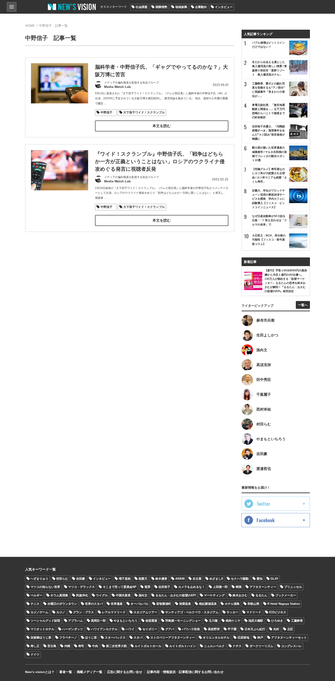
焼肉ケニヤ (233, 620)
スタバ (138, 637)
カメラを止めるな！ (191, 587)
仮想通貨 (151, 620)
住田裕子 (164, 587)
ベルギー (36, 595)
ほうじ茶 (91, 637)
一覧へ (303, 305)
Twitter (263, 503)
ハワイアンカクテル (104, 629)
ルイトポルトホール (148, 646)
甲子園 (232, 629)
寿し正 (35, 646)
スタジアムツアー (145, 612)
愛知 (260, 578)
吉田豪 (80, 578)
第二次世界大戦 (116, 646)
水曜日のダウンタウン (62, 603)
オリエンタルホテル (216, 637)
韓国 (239, 587)
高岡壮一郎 (98, 620)
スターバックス (115, 637)
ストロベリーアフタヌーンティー (172, 637)
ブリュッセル (293, 587)
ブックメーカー (285, 595)
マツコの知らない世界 (45, 587)
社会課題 (141, 7)
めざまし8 (216, 578)
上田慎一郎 (220, 587)
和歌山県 (253, 603)
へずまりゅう (39, 578)
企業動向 (201, 7)
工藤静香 (297, 620)
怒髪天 (143, 578)
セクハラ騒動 (240, 578)
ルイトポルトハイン (182, 646)
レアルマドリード (114, 612)
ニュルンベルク (214, 646)
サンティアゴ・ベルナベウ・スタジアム (192, 612)
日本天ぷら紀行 (255, 629)
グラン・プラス (83, 612)
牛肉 (95, 646)
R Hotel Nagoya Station (283, 603)
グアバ (169, 629)
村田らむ (62, 578)
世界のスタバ (94, 603)
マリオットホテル (42, 629)
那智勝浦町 (163, 603)
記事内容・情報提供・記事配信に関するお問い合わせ (185, 672)
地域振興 (181, 7)
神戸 (260, 637)
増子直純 (125, 578)
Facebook (266, 520)
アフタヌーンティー (263, 587)
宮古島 (51, 646)
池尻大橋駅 (255, 620)
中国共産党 (123, 595)
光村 (276, 629)
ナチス (237, 646)
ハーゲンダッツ (72, 629)
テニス (35, 603)
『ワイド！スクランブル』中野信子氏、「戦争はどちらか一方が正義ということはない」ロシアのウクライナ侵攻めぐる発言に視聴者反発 (160, 161)
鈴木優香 (161, 578)
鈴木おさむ (240, 595)
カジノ (60, 612)
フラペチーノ (68, 637)
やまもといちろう (125, 620)
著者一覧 (65, 672)
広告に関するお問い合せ (124, 672)
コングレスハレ (291, 646)
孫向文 (143, 595)
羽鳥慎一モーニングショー (183, 620)
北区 (290, 629)
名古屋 (197, 578)
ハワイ (130, 629)
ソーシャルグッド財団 (45, 620)
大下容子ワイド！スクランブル (144, 112)
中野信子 (107, 112)
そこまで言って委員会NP (120, 587)
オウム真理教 (59, 595)
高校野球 (214, 629)
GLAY (274, 578)
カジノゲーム (39, 612)
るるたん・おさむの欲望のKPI (175, 595)
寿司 (81, 646)
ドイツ (35, 654)
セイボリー (149, 629)
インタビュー (224, 7)
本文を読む (161, 126)
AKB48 (180, 578)
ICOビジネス (277, 612)
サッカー (232, 612)
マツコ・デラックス (81, 587)
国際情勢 (161, 7)
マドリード (253, 612)
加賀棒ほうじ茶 (41, 637)
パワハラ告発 (191, 629)
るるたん (261, 595)
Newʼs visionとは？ (39, 672)
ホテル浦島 (232, 603)
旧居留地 (243, 637)
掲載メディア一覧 (89, 672)
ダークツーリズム (261, 646)
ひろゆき (277, 620)
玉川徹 (213, 620)
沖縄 (67, 646)
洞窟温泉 (185, 603)
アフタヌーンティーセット (289, 637)
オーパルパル (139, 603)
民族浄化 (82, 595)
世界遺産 (117, 603)
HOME (30, 25)
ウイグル (102, 595)
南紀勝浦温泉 (208, 603)
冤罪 (147, 587)
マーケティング (214, 595)
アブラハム (75, 620)
